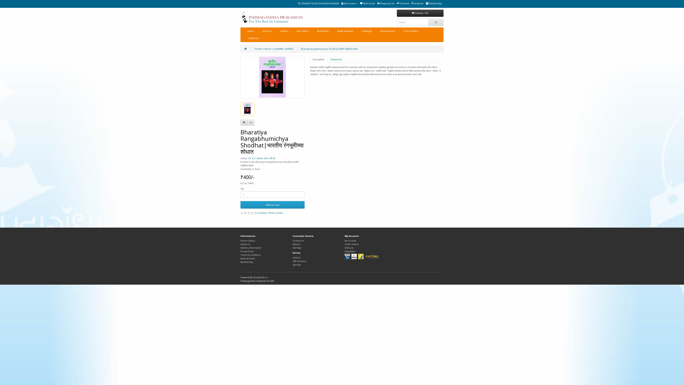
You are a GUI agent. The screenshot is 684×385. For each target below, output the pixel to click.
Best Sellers (303, 31)
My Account (350, 240)
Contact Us (253, 38)
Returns (296, 244)
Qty (242, 188)
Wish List (349, 247)
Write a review (276, 212)
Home (251, 31)
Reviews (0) (336, 59)
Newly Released (345, 31)
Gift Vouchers (299, 261)
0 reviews (262, 212)
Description (319, 59)
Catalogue (367, 31)
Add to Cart (273, 205)
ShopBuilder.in (260, 277)
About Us (267, 31)
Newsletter (350, 251)
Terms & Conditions (250, 254)
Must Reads (323, 31)
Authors (284, 31)
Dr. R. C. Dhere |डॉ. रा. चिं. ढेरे (261, 158)
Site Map (297, 247)
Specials (297, 264)
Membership (246, 262)
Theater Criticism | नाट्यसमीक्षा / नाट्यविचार (273, 48)
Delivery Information (250, 247)
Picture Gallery (411, 31)
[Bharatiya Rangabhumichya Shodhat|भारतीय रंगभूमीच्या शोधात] (272, 77)
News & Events (387, 31)
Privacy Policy (247, 251)
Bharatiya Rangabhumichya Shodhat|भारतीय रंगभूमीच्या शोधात (329, 48)
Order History (352, 244)
